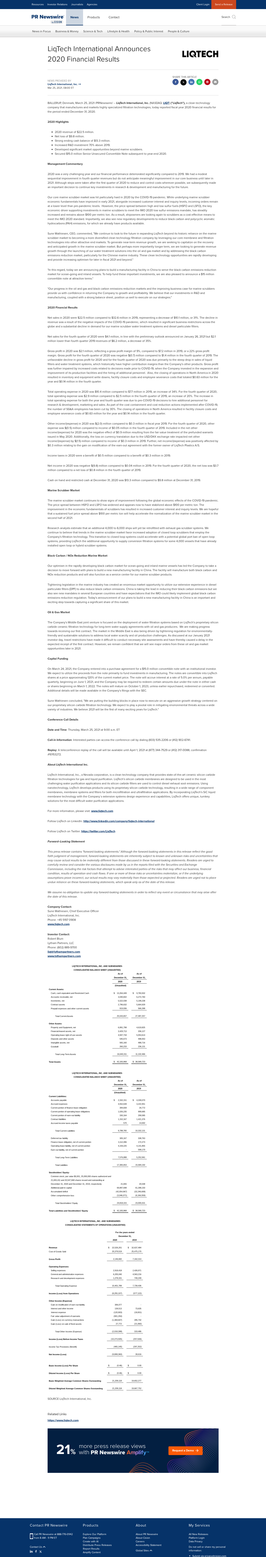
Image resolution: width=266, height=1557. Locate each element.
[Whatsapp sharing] (199, 82)
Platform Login (197, 1538)
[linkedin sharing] (191, 82)
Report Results (91, 1549)
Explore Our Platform (94, 1534)
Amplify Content (92, 1552)
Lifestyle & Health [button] (118, 31)
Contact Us (36, 1547)
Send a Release (224, 4)
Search (225, 17)
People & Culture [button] (178, 31)
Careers (140, 1541)
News (74, 17)
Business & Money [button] (67, 31)
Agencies (92, 4)
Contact (114, 17)
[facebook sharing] (175, 82)
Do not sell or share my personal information (207, 1548)
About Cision (143, 1538)
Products (93, 17)
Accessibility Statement (148, 1545)
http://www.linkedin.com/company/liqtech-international (119, 821)
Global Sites (143, 1550)
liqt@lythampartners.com (64, 952)
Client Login (203, 4)
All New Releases (198, 1534)
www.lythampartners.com (64, 956)
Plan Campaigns (92, 1538)
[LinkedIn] (32, 1551)
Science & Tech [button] (93, 31)
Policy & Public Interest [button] (148, 31)
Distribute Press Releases (97, 1545)
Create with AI (90, 1541)
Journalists (77, 4)
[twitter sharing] (183, 82)
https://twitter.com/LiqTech (98, 831)
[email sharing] (215, 82)
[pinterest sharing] (207, 82)
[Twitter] (40, 1551)
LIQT (166, 103)
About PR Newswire (147, 1534)
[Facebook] (36, 1551)
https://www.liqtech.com (63, 1420)
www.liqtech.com (102, 811)
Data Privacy (195, 1541)
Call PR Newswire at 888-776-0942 (53, 1534)
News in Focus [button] (41, 31)
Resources (38, 4)
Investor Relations (57, 4)
